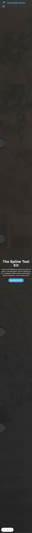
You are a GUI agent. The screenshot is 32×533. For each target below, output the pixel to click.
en (11, 529)
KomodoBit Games (16, 3)
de (7, 529)
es (3, 529)
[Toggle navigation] (3, 6)
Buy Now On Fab (16, 280)
